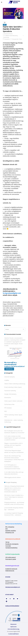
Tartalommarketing (11, 548)
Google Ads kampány (10, 394)
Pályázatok (13, 624)
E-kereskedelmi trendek (14, 358)
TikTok (7, 542)
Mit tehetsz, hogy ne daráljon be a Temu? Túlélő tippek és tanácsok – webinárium (14, 497)
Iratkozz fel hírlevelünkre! (12, 606)
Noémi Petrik (9, 33)
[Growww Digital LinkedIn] (14, 599)
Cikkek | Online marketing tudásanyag (14, 383)
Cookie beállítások (13, 634)
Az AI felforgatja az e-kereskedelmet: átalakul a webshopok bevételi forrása (12, 466)
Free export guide (10, 559)
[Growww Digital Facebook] (6, 599)
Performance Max (9, 404)
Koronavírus (7, 397)
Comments (7, 39)
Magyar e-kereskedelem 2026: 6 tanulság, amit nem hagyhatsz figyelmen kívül (13, 445)
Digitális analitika (10, 531)
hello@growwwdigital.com (12, 587)
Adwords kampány (9, 377)
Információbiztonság (13, 629)
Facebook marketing (10, 390)
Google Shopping (11, 482)
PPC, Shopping (9, 527)
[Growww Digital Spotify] (6, 601)
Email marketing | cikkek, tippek (13, 387)
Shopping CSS (9, 532)
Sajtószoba (13, 626)
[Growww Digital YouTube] (17, 599)
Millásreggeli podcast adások (12, 477)
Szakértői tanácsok (11, 569)
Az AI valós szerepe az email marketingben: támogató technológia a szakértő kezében (14, 438)
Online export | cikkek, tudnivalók (13, 401)
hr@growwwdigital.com (12, 293)
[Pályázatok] (13, 622)
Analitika (6, 380)
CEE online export (10, 557)
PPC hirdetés (8, 408)
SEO (5, 411)
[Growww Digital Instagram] (10, 599)
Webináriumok (9, 571)
